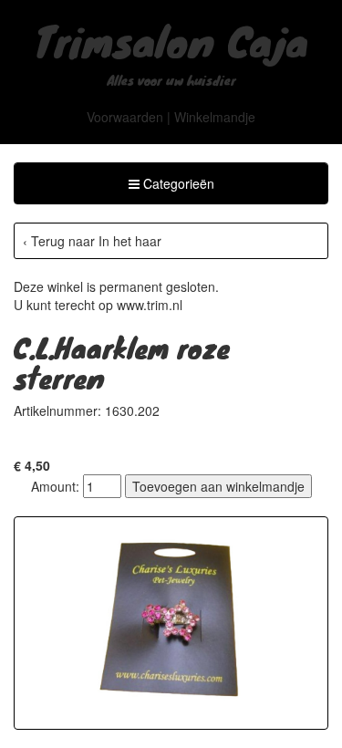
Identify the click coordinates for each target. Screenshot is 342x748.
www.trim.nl (149, 305)
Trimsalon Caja (171, 40)
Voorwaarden (125, 117)
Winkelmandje (214, 117)
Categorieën (171, 188)
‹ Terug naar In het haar (92, 241)
